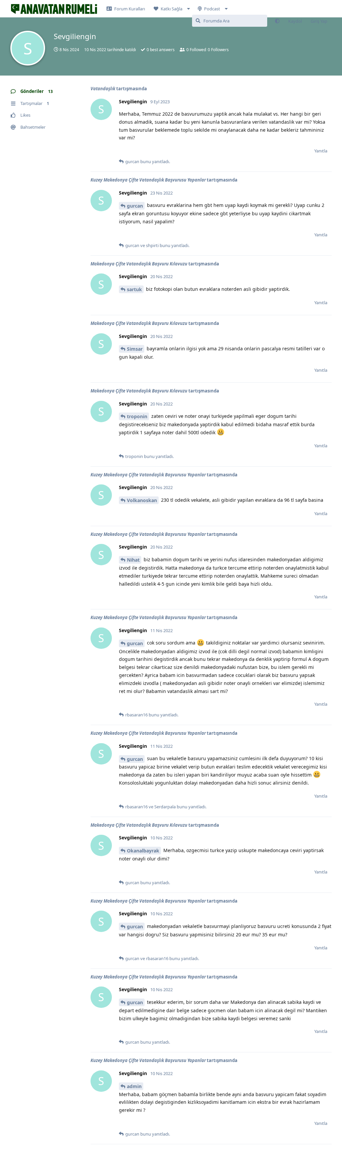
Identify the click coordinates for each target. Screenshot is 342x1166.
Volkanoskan (142, 500)
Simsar (135, 349)
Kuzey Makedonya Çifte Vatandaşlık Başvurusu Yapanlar (148, 180)
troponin (137, 416)
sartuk (134, 289)
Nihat (133, 560)
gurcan (135, 206)
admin (134, 1086)
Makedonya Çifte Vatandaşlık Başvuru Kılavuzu (139, 264)
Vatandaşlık (103, 89)
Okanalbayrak (143, 850)
